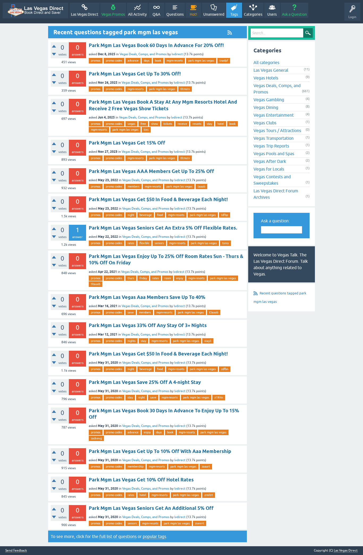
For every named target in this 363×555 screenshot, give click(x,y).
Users (272, 14)
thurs (131, 278)
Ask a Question (294, 14)
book (158, 60)
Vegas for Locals (269, 169)
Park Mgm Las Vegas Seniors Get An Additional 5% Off (151, 508)
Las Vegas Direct (84, 14)
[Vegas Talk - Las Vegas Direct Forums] (35, 10)
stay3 (207, 340)
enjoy (179, 278)
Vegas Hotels (266, 77)
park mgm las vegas (201, 60)
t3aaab (213, 312)
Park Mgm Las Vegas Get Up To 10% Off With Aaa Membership (160, 451)
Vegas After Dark (270, 161)
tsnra (225, 243)
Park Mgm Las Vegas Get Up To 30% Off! (135, 74)
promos (95, 60)
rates (131, 243)
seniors (159, 243)
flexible (144, 243)
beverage (146, 215)
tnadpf (224, 60)
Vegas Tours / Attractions (277, 130)
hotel (220, 123)
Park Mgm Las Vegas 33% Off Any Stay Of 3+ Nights (148, 325)
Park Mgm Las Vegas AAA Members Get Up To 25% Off (151, 171)
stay (209, 123)
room (167, 278)
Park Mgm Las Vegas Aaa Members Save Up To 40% (147, 297)
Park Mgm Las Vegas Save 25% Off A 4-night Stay (145, 382)
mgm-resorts (175, 60)
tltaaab (95, 284)
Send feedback (16, 550)
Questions (175, 14)
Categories (253, 14)
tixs (146, 129)
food (160, 215)
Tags (234, 14)
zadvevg (96, 438)
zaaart (206, 466)
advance (133, 60)
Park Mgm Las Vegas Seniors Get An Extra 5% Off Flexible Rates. (163, 228)
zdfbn (224, 369)
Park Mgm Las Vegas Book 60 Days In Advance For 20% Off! (156, 45)
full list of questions (118, 536)
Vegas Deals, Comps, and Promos (143, 54)
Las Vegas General (271, 70)
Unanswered (213, 14)
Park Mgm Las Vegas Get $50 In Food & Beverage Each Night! (158, 199)
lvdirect (177, 54)
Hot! (193, 14)
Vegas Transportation (274, 138)
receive (182, 123)
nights (132, 340)
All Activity (137, 14)
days (147, 60)
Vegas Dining (266, 107)
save (131, 312)
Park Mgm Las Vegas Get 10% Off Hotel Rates (141, 479)
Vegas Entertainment (274, 115)
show (154, 123)
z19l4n (218, 397)
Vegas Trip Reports (271, 145)
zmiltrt (208, 495)
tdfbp (224, 215)
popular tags (154, 536)
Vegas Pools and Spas (274, 153)
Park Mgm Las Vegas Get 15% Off (127, 143)
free (143, 123)
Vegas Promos (113, 14)
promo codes (114, 60)
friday (143, 278)
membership (135, 466)
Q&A (156, 14)
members (134, 186)
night (131, 215)
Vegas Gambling (269, 99)
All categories (266, 62)
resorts (196, 123)
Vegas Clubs (265, 122)
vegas (131, 123)
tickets (167, 123)
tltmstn (185, 89)
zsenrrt (199, 523)
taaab (201, 186)
